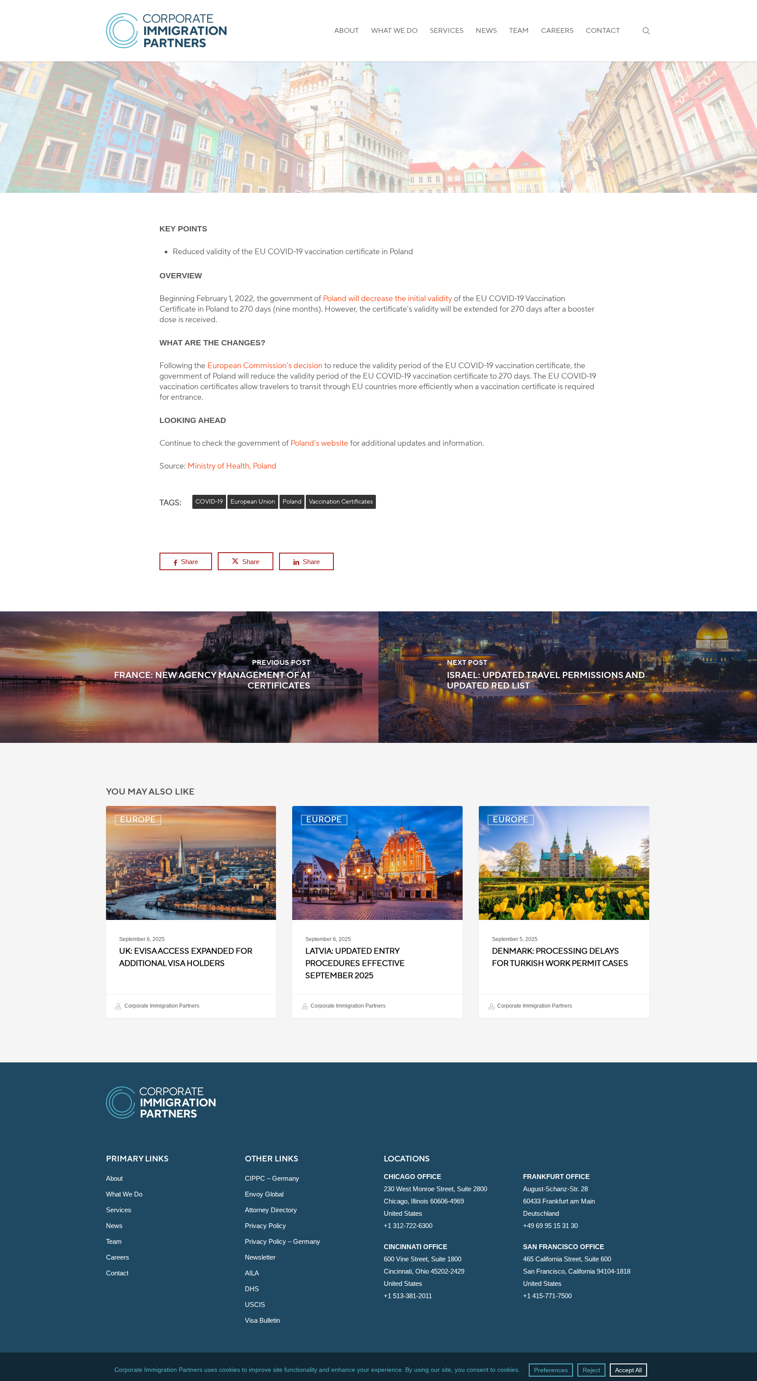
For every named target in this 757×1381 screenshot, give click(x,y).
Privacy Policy (265, 1225)
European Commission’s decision (264, 366)
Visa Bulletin (262, 1320)
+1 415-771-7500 (547, 1295)
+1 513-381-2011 (408, 1295)
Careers (117, 1257)
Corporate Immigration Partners (161, 1006)
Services (118, 1210)
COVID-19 (209, 502)
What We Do (124, 1194)
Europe (378, 166)
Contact (117, 1273)
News (114, 1225)
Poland (292, 502)
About (114, 1178)
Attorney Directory (271, 1210)
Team (114, 1241)
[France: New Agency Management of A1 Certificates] (189, 677)
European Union (252, 502)
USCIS (255, 1304)
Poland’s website (319, 443)
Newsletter (260, 1257)
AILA (252, 1273)
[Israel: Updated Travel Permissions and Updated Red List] (567, 677)
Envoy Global (264, 1194)
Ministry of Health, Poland (231, 466)
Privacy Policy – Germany (282, 1241)
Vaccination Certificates (341, 502)
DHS (252, 1288)
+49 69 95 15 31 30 (550, 1225)
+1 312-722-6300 (408, 1225)
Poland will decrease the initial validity (387, 299)
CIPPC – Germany (272, 1178)
